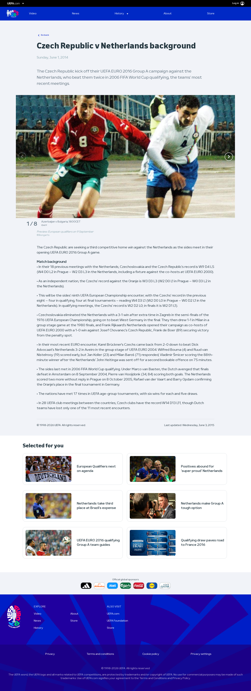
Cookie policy (150, 654)
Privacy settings (201, 654)
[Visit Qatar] (165, 585)
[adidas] (86, 585)
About (74, 614)
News (37, 621)
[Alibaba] (99, 585)
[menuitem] (46, 13)
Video (37, 614)
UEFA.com (113, 614)
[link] (33, 13)
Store (74, 621)
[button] (121, 13)
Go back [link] (45, 35)
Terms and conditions (100, 654)
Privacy (50, 654)
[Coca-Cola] (138, 585)
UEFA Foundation (117, 621)
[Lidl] (151, 585)
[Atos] (112, 585)
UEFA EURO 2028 (13, 14)
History (38, 628)
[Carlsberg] (125, 585)
